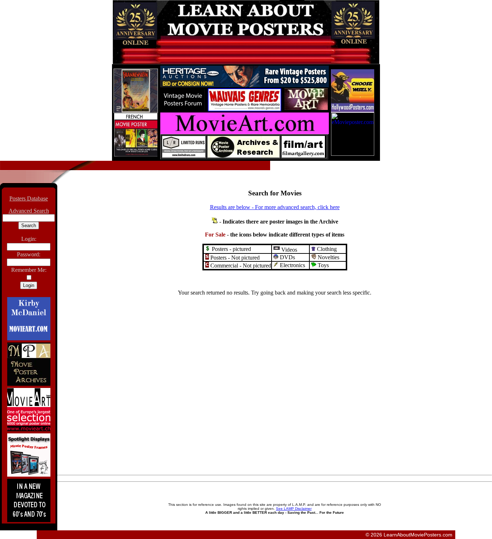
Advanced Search (29, 211)
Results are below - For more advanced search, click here (275, 207)
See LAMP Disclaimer (294, 509)
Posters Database (28, 198)
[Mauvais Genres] (244, 109)
